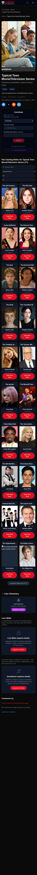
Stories (12, 9)
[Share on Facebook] (4, 104)
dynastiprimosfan (16, 100)
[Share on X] (9, 104)
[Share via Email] (19, 104)
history (12, 89)
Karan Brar (27, 489)
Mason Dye (9, 290)
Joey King (9, 409)
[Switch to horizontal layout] (18, 175)
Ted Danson (27, 369)
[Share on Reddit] (14, 104)
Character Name (9, 124)
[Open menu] (33, 2)
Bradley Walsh (27, 528)
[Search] (27, 2)
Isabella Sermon (27, 210)
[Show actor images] (18, 179)
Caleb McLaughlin (10, 449)
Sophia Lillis (9, 330)
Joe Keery (9, 489)
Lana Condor (9, 250)
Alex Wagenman (27, 568)
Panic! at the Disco (9, 528)
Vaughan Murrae (27, 330)
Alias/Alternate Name (13, 132)
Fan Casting (5, 9)
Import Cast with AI (20, 150)
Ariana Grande (10, 369)
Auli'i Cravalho (27, 250)
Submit (18, 140)
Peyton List (10, 210)
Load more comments (8, 712)
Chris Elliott (10, 568)
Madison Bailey (27, 290)
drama (5, 89)
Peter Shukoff (27, 409)
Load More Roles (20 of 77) (18, 583)
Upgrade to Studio (18, 609)
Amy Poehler (27, 449)
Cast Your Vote (9, 217)
